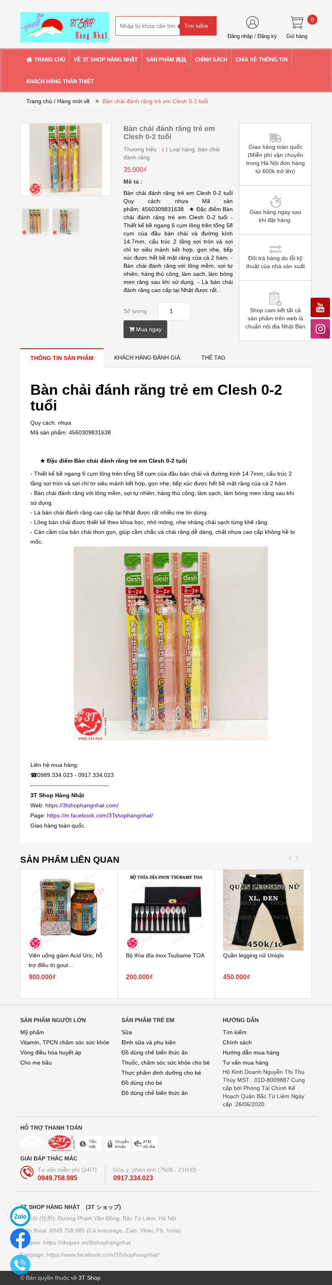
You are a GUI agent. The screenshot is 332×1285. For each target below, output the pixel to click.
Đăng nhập (240, 36)
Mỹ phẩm (32, 1032)
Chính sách (237, 1042)
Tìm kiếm (235, 1032)
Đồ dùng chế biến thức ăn (154, 1052)
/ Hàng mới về (72, 101)
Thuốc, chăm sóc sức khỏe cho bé (165, 1062)
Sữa (126, 1032)
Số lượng (135, 311)
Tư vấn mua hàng (245, 1062)
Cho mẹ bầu (36, 1062)
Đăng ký (267, 36)
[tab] (62, 357)
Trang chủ (39, 101)
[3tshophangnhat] (64, 24)
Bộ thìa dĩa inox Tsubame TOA (165, 955)
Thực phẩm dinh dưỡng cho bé (161, 1072)
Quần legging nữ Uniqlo (253, 955)
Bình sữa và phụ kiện (148, 1042)
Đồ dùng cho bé (141, 1083)
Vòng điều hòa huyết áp (50, 1052)
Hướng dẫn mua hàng (251, 1052)
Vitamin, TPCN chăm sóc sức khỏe (64, 1042)
